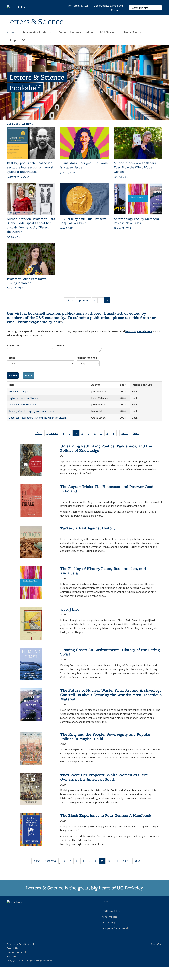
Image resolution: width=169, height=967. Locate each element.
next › (126, 434)
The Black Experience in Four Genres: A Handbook (105, 815)
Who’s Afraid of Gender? (22, 404)
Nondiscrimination (16, 952)
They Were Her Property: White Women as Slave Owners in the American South (104, 777)
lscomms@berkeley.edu (40, 321)
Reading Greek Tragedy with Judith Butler (32, 411)
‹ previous (84, 301)
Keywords (13, 345)
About (11, 32)
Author (60, 345)
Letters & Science (35, 22)
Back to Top (156, 944)
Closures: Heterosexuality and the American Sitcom (37, 417)
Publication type (87, 357)
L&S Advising (109, 922)
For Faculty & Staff (78, 5)
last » (137, 434)
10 (110, 861)
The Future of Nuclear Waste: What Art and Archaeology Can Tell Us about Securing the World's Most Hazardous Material (111, 695)
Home (105, 901)
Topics (11, 357)
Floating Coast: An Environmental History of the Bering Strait (110, 652)
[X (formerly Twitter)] (10, 908)
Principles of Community (115, 928)
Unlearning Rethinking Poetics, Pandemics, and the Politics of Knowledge (106, 448)
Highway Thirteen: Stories (23, 398)
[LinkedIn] (16, 908)
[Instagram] (22, 908)
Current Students (69, 32)
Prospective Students (37, 32)
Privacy (11, 956)
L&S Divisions (108, 32)
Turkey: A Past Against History (87, 528)
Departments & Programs (109, 5)
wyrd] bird (70, 609)
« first (70, 301)
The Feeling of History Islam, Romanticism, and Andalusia (103, 570)
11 (117, 861)
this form (141, 317)
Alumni (90, 32)
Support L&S (17, 40)
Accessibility (13, 948)
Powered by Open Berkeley (20, 944)
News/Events (132, 32)
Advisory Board (109, 916)
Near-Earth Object (19, 391)
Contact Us (117, 10)
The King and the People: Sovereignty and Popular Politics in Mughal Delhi (105, 736)
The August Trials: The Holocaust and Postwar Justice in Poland (108, 488)
